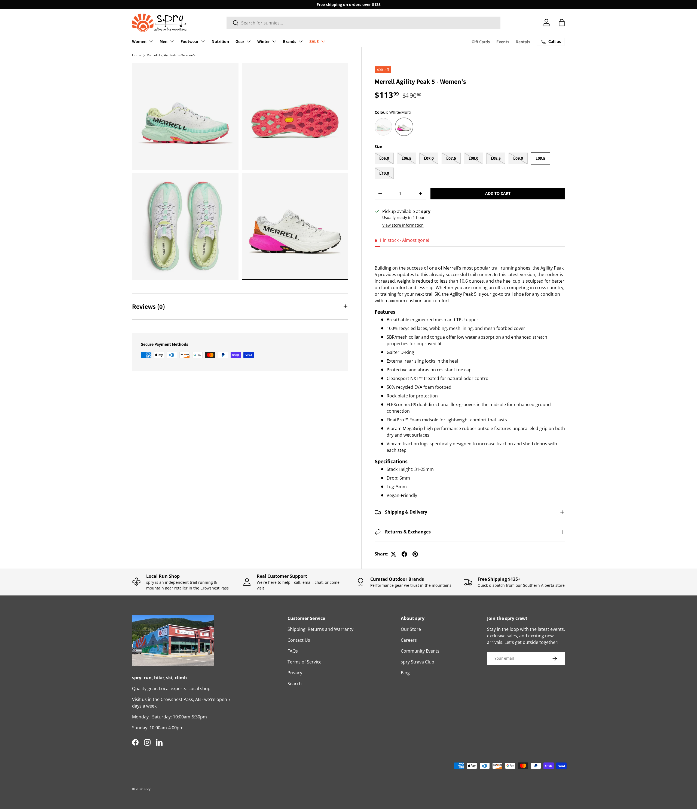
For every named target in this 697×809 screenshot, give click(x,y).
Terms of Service (305, 662)
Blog (405, 673)
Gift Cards (481, 42)
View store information (403, 225)
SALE (314, 41)
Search (295, 684)
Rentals (523, 42)
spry (147, 789)
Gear (240, 41)
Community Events (420, 651)
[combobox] (364, 23)
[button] (562, 23)
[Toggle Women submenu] (151, 41)
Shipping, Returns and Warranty (320, 629)
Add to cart (497, 193)
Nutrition (220, 41)
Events (502, 42)
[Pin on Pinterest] (415, 554)
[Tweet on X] (393, 554)
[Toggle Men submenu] (172, 41)
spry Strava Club (417, 662)
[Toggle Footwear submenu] (203, 41)
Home (136, 55)
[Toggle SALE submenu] (323, 41)
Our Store (411, 629)
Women (139, 41)
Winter (263, 41)
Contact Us (299, 640)
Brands (289, 41)
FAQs (293, 651)
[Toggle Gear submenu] (248, 41)
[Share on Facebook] (404, 554)
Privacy (295, 673)
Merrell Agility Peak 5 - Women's (170, 55)
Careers (409, 640)
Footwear (189, 41)
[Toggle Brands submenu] (300, 41)
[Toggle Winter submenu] (274, 41)
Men (163, 41)
